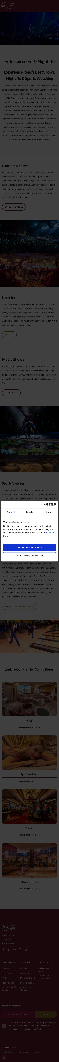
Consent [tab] (10, 512)
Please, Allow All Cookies (29, 547)
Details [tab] (29, 512)
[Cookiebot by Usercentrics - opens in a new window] (44, 504)
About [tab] (48, 512)
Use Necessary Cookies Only (29, 556)
